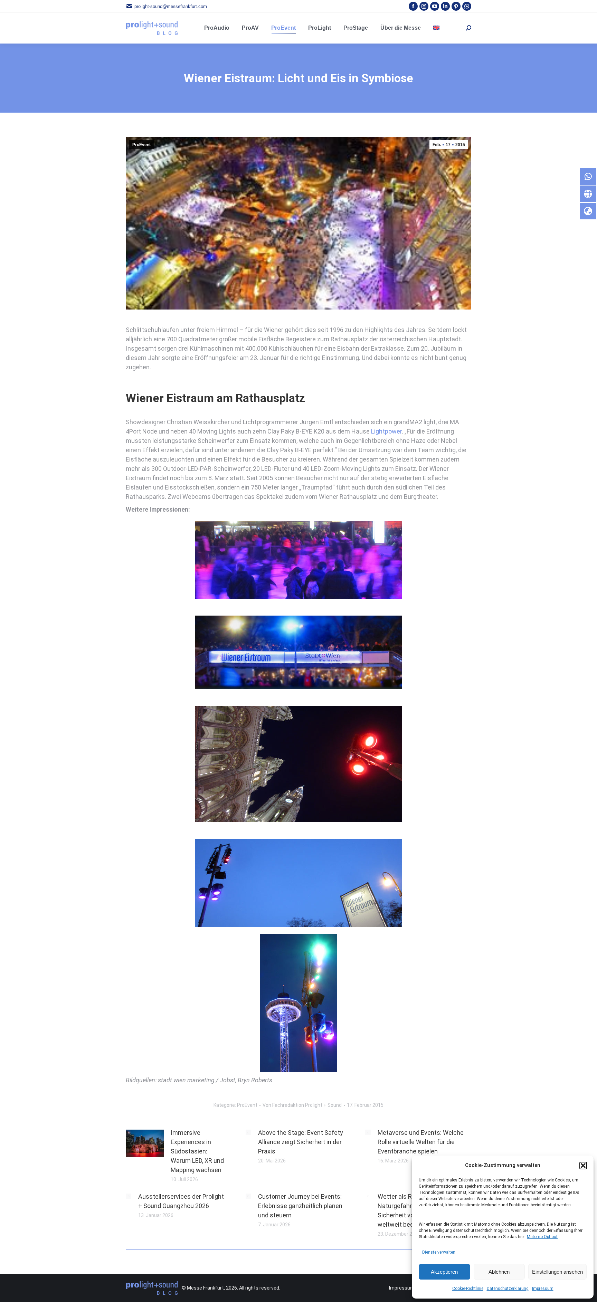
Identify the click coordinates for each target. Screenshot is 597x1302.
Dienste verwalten (438, 1252)
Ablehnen (499, 1272)
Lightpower (386, 431)
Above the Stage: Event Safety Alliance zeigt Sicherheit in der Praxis (300, 1142)
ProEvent (141, 144)
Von (302, 1105)
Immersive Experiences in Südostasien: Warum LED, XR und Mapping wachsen (197, 1151)
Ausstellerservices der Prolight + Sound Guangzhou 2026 (181, 1201)
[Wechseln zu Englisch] (436, 28)
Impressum (542, 1288)
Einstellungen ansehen (557, 1272)
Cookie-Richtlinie (467, 1288)
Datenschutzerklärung (508, 1288)
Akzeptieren (444, 1272)
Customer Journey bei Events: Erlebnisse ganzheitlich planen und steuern (300, 1206)
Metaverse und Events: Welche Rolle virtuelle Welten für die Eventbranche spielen (421, 1142)
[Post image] (145, 1143)
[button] (583, 1165)
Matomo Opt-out (542, 1236)
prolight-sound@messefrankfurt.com (170, 6)
